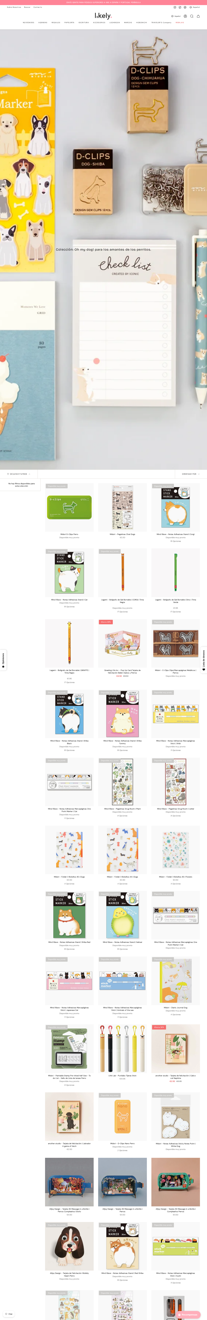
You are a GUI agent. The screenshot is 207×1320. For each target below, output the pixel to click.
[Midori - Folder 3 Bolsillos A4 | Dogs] (122, 850)
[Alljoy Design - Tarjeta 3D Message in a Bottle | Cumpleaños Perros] (175, 1182)
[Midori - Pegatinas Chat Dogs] (122, 507)
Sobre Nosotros (14, 7)
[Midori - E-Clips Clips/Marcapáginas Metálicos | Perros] (175, 643)
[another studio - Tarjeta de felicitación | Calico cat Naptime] (175, 1048)
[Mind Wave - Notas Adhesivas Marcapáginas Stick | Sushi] (175, 1246)
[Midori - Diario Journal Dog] (175, 980)
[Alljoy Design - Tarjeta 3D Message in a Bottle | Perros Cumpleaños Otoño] (69, 1182)
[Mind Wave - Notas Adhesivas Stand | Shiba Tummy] (122, 714)
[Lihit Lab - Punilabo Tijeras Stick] (122, 1048)
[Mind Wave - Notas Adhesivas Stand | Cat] (69, 572)
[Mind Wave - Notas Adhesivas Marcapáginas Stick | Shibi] (175, 714)
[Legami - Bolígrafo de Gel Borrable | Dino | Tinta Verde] (175, 572)
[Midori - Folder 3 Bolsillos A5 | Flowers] (175, 850)
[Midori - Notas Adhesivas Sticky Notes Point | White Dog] (175, 1116)
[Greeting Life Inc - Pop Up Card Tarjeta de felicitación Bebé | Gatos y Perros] (122, 643)
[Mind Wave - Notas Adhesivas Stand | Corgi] (175, 507)
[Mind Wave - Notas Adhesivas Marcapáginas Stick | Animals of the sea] (122, 980)
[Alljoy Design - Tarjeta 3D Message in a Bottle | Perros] (122, 1182)
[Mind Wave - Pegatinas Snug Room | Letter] (175, 782)
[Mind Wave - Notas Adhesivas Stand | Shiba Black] (69, 714)
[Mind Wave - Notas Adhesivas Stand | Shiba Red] (69, 915)
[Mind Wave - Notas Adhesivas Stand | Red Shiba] (122, 1246)
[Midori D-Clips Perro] (69, 507)
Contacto (38, 7)
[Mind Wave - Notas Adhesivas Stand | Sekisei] (122, 915)
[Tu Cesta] (198, 16)
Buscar (27, 7)
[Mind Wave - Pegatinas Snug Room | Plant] (122, 782)
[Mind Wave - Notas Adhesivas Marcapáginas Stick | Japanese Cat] (69, 980)
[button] (28, 23)
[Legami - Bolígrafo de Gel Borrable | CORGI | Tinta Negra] (122, 572)
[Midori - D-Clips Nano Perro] (122, 1116)
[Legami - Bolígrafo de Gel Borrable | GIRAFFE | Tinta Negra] (69, 643)
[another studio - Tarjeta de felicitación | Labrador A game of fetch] (69, 1116)
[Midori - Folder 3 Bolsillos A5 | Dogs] (69, 850)
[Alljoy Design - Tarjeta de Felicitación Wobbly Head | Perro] (69, 1246)
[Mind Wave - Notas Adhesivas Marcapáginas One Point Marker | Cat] (69, 782)
